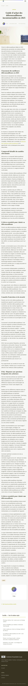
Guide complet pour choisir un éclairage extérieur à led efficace (14, 629)
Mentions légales (5, 675)
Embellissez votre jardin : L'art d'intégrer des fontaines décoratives (12, 643)
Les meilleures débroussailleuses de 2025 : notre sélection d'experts (13, 634)
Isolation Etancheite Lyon (14, 657)
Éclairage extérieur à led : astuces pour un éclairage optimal (14, 621)
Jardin (7, 5)
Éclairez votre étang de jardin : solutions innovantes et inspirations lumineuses (11, 639)
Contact (3, 677)
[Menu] (25, 1)
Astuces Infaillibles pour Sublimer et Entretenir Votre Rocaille (13, 625)
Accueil (2, 5)
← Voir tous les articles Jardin (8, 604)
